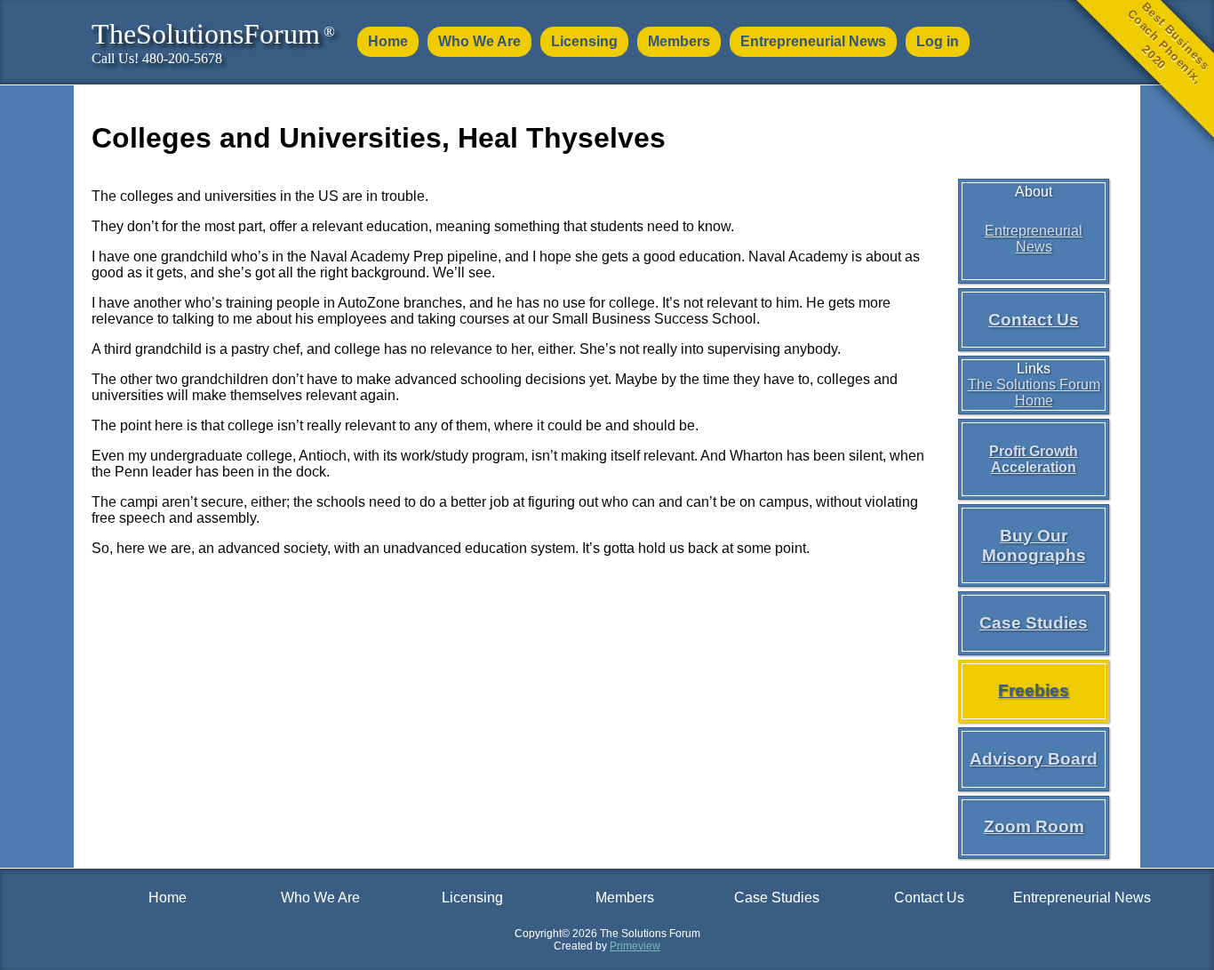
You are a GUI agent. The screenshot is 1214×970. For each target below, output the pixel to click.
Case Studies (1033, 622)
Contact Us (1033, 319)
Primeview (635, 946)
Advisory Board (1034, 759)
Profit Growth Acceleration (1033, 459)
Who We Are (479, 41)
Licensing (584, 41)
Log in (937, 41)
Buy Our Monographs (1034, 545)
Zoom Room (1034, 826)
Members (679, 41)
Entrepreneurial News (813, 41)
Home (388, 41)
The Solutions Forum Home (1034, 392)
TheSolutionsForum (213, 34)
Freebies (1033, 690)
